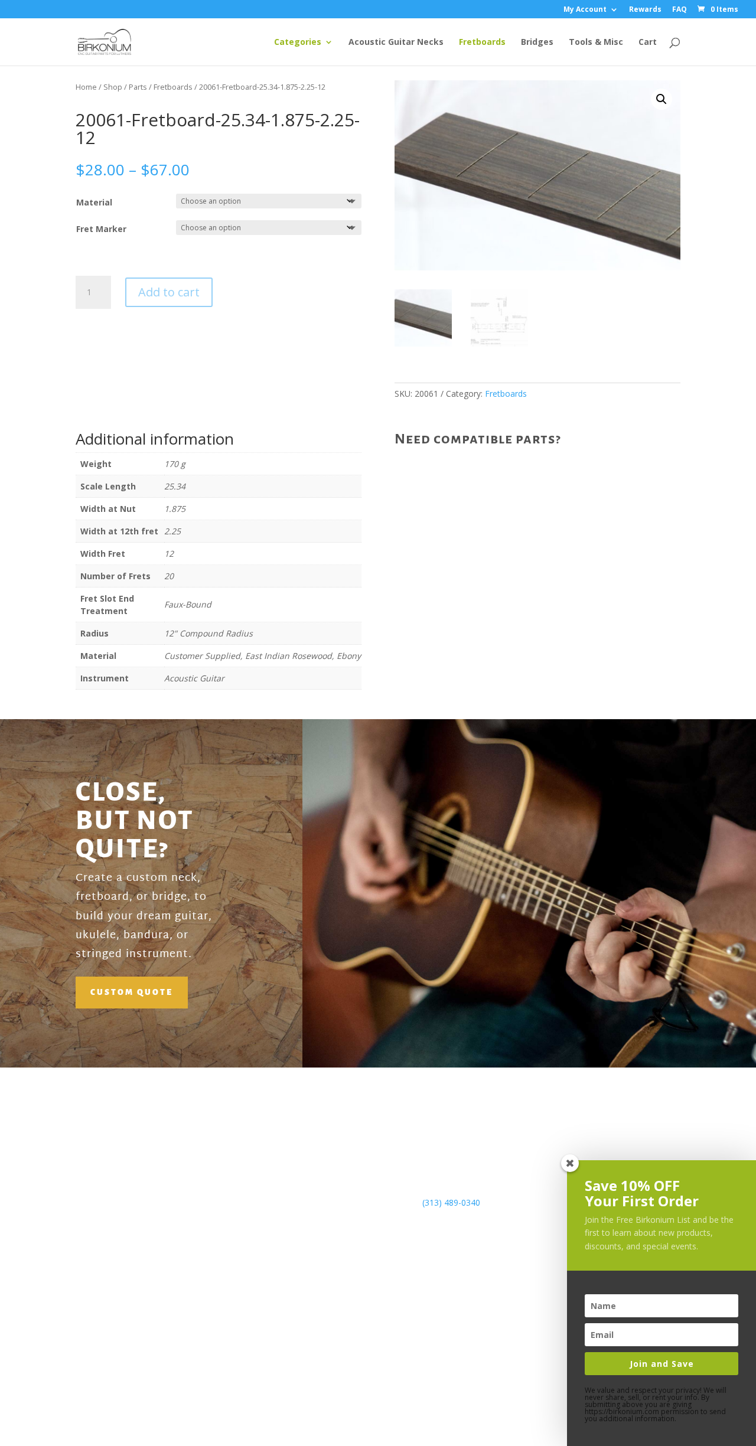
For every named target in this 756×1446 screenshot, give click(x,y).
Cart (647, 42)
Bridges (537, 42)
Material (94, 202)
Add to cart (169, 292)
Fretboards (482, 42)
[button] (661, 99)
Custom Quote (131, 992)
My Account (585, 10)
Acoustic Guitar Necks (396, 42)
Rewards (645, 10)
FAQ (679, 10)
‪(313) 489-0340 (451, 1202)
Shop (112, 86)
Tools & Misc (596, 42)
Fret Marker (101, 228)
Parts (138, 86)
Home (86, 86)
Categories (297, 42)
